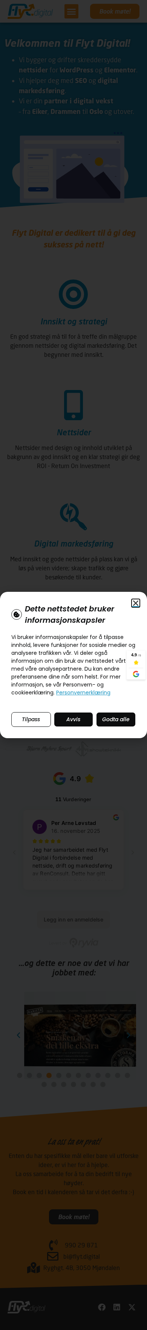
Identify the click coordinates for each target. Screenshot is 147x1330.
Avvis (73, 719)
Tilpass (31, 719)
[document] (73, 665)
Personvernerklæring (83, 692)
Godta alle (116, 719)
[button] (135, 603)
